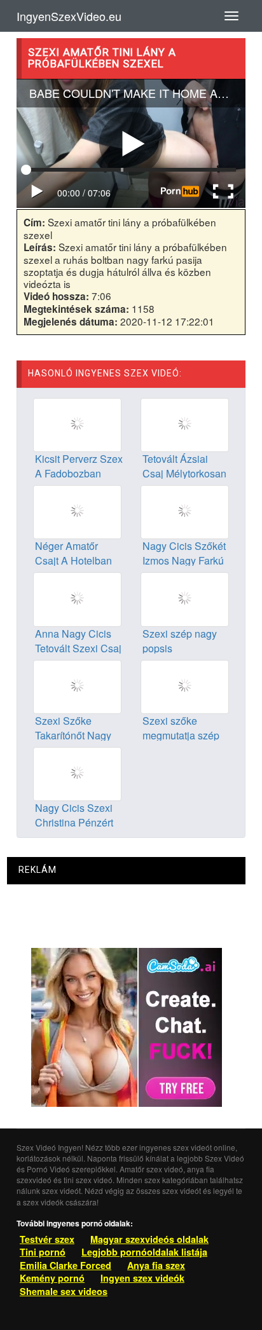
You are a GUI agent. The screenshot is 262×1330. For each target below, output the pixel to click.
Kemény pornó (52, 1278)
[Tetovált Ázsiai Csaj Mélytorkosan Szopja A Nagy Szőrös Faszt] (185, 423)
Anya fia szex (156, 1265)
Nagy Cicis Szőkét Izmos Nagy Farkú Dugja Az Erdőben (184, 560)
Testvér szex (47, 1239)
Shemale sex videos (63, 1291)
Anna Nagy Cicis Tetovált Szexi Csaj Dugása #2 (78, 648)
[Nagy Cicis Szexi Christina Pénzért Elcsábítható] (77, 772)
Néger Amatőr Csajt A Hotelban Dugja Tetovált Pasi (79, 560)
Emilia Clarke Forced (65, 1265)
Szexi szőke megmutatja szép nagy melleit (180, 735)
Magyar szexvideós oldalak (149, 1239)
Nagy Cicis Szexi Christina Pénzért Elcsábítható (74, 822)
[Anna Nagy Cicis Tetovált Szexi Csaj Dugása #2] (77, 598)
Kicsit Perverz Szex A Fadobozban (79, 466)
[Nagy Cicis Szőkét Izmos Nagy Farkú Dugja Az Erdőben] (185, 511)
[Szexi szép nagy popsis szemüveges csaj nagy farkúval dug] (185, 598)
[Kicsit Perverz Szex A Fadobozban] (77, 423)
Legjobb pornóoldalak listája (144, 1251)
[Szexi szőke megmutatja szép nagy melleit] (185, 685)
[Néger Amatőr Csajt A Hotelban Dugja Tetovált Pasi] (77, 511)
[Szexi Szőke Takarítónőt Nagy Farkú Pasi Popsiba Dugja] (77, 685)
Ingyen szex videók (142, 1278)
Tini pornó (43, 1251)
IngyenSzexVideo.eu (69, 16)
